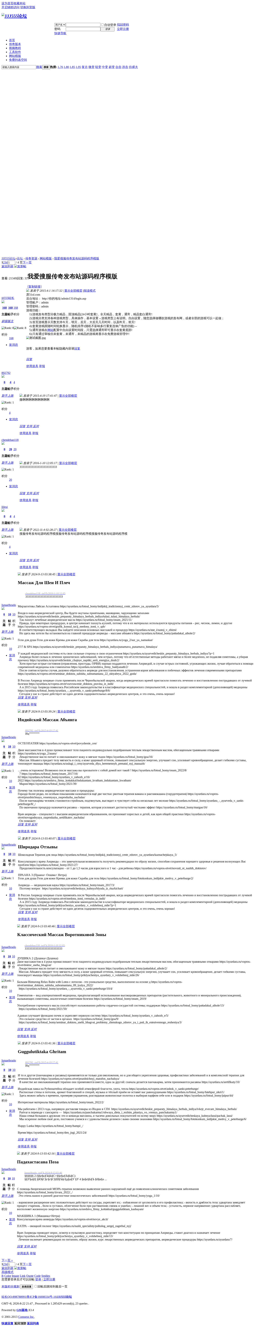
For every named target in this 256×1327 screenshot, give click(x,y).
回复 (77, 348)
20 (10, 449)
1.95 (78, 67)
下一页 (27, 262)
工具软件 (15, 52)
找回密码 (123, 24)
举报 (42, 366)
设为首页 (7, 3)
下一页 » (7, 1260)
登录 (38, 1279)
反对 (36, 426)
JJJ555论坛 (8, 258)
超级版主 (7, 321)
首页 (12, 40)
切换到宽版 (27, 7)
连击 (125, 67)
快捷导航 (60, 33)
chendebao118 (10, 439)
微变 (91, 67)
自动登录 (110, 24)
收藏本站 (19, 3)
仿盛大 (133, 67)
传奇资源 (31, 258)
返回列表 (7, 266)
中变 (105, 67)
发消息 (13, 344)
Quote (30, 1275)
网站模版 (15, 55)
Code (37, 1275)
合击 (118, 67)
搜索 (39, 67)
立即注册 (123, 29)
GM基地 (22, 1310)
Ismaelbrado (8, 605)
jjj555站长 (7, 298)
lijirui (4, 506)
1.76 (60, 67)
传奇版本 (15, 44)
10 (9, 614)
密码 (57, 29)
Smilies (45, 1275)
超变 (112, 67)
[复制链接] (34, 286)
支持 (29, 426)
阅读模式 (90, 290)
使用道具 (32, 366)
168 (4, 307)
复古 (85, 67)
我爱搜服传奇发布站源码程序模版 (76, 258)
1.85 (72, 67)
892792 (5, 372)
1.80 (66, 67)
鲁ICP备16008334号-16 (41, 1296)
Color (7, 1275)
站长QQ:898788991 (13, 1296)
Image (15, 1275)
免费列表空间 (18, 59)
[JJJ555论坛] (14, 16)
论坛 (20, 258)
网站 (50, 330)
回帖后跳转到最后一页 (52, 1286)
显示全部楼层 (73, 290)
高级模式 (7, 1272)
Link (22, 1275)
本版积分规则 (10, 1286)
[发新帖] (20, 266)
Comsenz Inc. (26, 1316)
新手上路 (7, 395)
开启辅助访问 (10, 7)
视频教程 (15, 48)
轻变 (98, 67)
